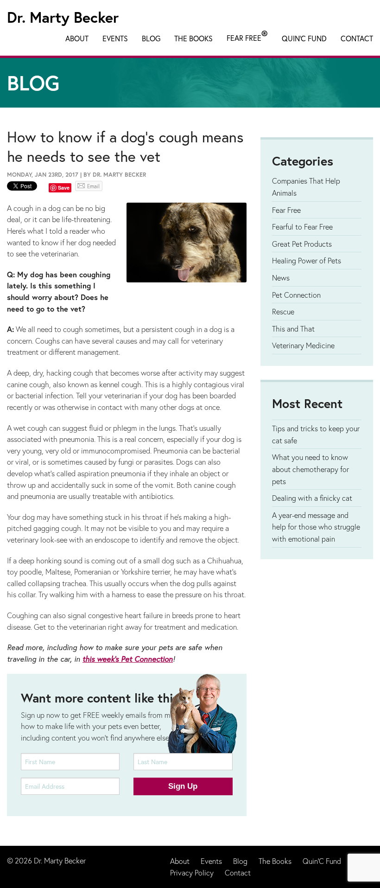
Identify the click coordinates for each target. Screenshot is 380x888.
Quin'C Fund (304, 38)
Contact (357, 38)
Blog (151, 38)
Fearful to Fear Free (302, 226)
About (77, 38)
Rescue (283, 311)
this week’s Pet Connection (127, 659)
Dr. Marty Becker (63, 17)
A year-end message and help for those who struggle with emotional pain (316, 526)
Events (115, 38)
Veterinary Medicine (303, 345)
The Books (193, 38)
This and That (293, 328)
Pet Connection (296, 295)
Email (93, 186)
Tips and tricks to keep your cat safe (316, 434)
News (281, 277)
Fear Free (247, 36)
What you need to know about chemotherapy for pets (310, 469)
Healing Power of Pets (306, 260)
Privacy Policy (192, 872)
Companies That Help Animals (306, 187)
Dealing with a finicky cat (312, 498)
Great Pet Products (302, 244)
